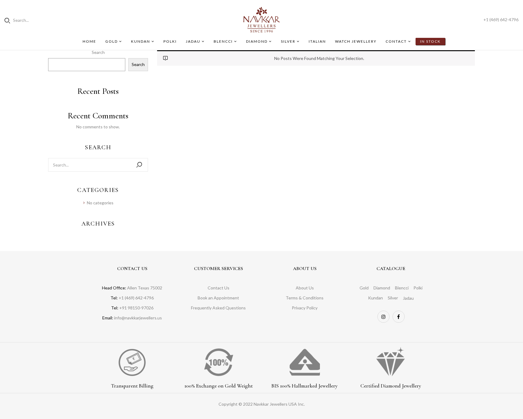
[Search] (139, 165)
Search (98, 52)
